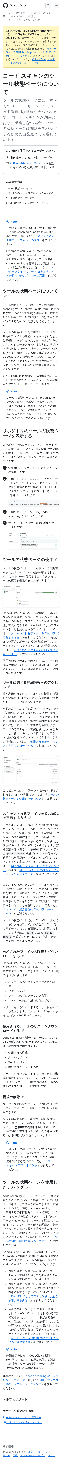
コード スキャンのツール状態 (24, 19)
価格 (15, 1455)
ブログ (51, 1455)
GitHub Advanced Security (27, 163)
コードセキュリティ (19, 12)
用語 (30, 1451)
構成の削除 (11, 1097)
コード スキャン (42, 12)
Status (6, 1455)
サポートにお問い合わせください (24, 1422)
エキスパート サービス (32, 1455)
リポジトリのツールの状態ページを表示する (30, 433)
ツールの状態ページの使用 (28, 559)
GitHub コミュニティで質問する (23, 1417)
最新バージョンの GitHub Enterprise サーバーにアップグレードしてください (31, 52)
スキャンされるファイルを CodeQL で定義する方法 (31, 815)
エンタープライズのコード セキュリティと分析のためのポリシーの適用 (30, 271)
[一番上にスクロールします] (54, 1460)
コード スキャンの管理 (20, 16)
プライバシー (43, 1451)
